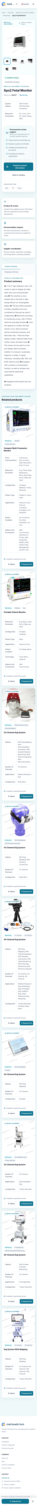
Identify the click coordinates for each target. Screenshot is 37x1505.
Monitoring (6, 15)
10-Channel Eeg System (14, 847)
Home (4, 12)
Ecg (24, 608)
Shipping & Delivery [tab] (11, 272)
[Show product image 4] (30, 61)
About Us (5, 1458)
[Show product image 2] (15, 61)
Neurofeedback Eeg (20, 1157)
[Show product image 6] (15, 69)
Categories (5, 1442)
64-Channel (28, 1345)
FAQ (3, 1461)
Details (11, 564)
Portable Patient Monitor (15, 612)
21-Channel (18, 935)
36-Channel (28, 935)
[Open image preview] (18, 41)
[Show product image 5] (7, 69)
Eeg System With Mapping (15, 1349)
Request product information (16, 166)
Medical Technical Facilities (25, 12)
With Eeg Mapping (10, 728)
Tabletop (17, 608)
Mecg (19, 188)
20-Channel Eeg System (14, 1255)
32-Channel (18, 1345)
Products (11, 12)
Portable (7, 1070)
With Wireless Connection (12, 843)
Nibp (6, 188)
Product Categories (8, 1445)
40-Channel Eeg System (15, 939)
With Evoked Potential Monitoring (14, 1250)
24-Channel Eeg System (14, 732)
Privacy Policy (6, 1468)
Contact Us (5, 1478)
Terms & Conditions (8, 1465)
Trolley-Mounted (10, 444)
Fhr (13, 188)
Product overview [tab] (11, 266)
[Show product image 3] (22, 61)
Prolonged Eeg (19, 1247)
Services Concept (8, 1448)
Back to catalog (18, 175)
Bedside (17, 441)
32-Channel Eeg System (14, 1164)
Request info (15, 1501)
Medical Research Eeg (21, 725)
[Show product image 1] (7, 61)
